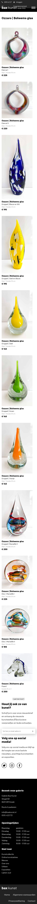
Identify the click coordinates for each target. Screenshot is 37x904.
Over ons (5, 863)
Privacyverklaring (17, 901)
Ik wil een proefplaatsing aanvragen (17, 15)
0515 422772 (7, 815)
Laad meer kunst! (18, 699)
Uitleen (5, 866)
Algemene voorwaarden (24, 894)
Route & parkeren (9, 807)
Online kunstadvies (10, 857)
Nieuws (5, 860)
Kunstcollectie (8, 854)
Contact (31, 901)
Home (7, 894)
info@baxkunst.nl (9, 812)
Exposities (6, 869)
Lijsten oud (6, 873)
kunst (14, 8)
